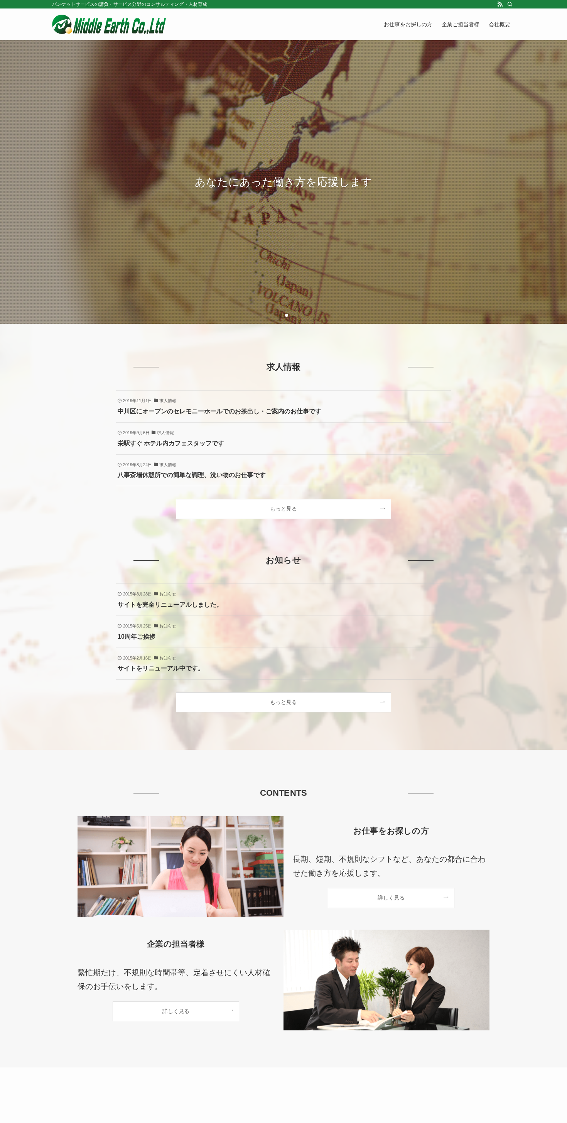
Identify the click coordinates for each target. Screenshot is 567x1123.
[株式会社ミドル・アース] (109, 24)
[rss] (500, 4)
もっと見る (283, 509)
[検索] (510, 4)
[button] (280, 315)
